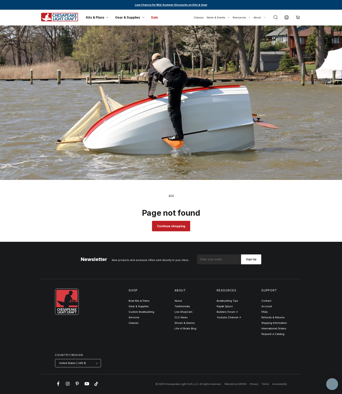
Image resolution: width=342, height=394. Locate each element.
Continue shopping (171, 226)
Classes (199, 17)
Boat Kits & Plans (139, 300)
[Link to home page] (67, 314)
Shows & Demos (185, 322)
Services (134, 317)
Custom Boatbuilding (141, 311)
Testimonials (182, 306)
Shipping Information (274, 322)
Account (266, 306)
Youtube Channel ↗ (229, 317)
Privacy (254, 384)
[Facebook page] (58, 386)
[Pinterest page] (77, 386)
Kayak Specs (225, 306)
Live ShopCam (183, 311)
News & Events (216, 17)
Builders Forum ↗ (227, 311)
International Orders (273, 328)
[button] (275, 17)
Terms (265, 384)
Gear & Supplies (139, 306)
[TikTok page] (96, 386)
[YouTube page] (87, 386)
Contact (266, 300)
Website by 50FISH (235, 384)
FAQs (264, 311)
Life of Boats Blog (185, 328)
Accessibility (279, 384)
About (257, 17)
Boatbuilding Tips (227, 300)
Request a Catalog (272, 333)
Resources (239, 17)
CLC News (181, 317)
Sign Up (251, 259)
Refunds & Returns (273, 317)
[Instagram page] (68, 386)
